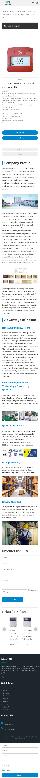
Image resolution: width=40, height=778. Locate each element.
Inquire (21, 133)
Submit (12, 599)
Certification (7, 696)
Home (5, 690)
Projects (5, 698)
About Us (6, 707)
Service (5, 704)
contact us (6, 710)
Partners (5, 701)
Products (6, 693)
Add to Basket (20, 138)
